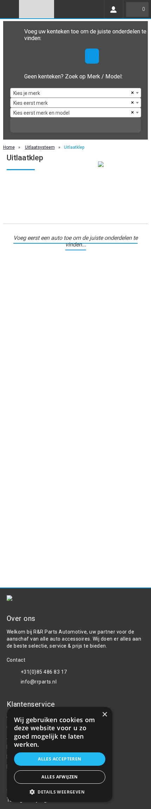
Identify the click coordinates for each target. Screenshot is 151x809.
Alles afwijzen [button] (59, 777)
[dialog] (59, 754)
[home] (36, 9)
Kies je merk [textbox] (26, 93)
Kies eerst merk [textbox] (30, 103)
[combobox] (75, 93)
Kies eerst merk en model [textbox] (41, 113)
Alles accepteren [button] (59, 759)
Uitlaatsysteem (40, 147)
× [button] (104, 714)
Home (9, 147)
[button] (59, 791)
